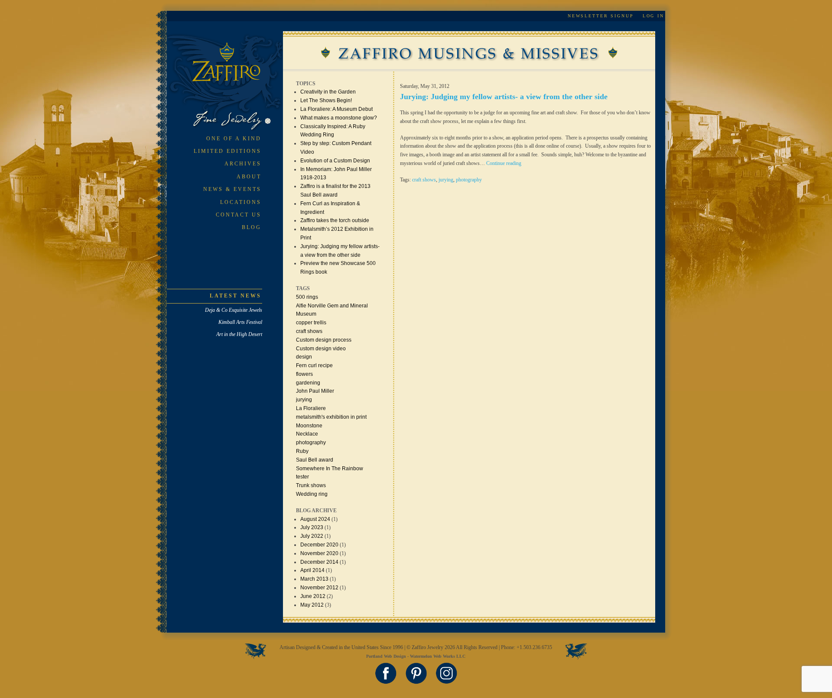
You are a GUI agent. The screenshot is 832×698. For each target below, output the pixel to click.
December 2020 (319, 545)
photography (311, 442)
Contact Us (238, 215)
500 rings (307, 297)
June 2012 (312, 596)
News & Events (232, 189)
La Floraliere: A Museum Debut (336, 109)
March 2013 (314, 579)
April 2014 (312, 570)
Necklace (307, 434)
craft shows (309, 331)
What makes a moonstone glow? (338, 118)
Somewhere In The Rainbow (329, 468)
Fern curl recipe (314, 365)
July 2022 (311, 536)
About (249, 177)
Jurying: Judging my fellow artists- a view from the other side (504, 96)
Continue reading (503, 163)
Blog (251, 227)
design (304, 357)
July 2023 (311, 527)
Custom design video (321, 349)
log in (653, 15)
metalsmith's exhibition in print (331, 417)
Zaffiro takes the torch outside (334, 220)
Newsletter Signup (601, 15)
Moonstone (309, 426)
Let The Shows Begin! (326, 100)
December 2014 (319, 562)
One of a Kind (233, 139)
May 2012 (312, 605)
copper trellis (311, 323)
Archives (242, 164)
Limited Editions (227, 151)
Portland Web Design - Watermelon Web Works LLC (415, 656)
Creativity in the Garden (328, 92)
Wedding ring (312, 494)
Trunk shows (311, 485)
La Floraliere (311, 408)
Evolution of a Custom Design (335, 161)
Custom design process (323, 340)
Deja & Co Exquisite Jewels (233, 310)
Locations (240, 202)
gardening (308, 383)
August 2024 (315, 519)
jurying (304, 400)
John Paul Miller (315, 391)
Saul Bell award (314, 460)
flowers (304, 374)
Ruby (302, 451)
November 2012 (319, 588)
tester (302, 477)
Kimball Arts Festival (240, 322)
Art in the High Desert (239, 334)
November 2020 (319, 553)
